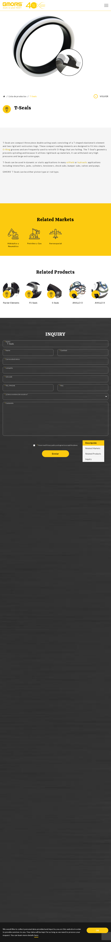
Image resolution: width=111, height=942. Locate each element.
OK (97, 930)
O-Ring (6, 149)
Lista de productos (18, 96)
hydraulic (82, 162)
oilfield (70, 162)
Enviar (55, 453)
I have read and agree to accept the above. (57, 445)
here (36, 935)
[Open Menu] (106, 5)
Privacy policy (51, 445)
